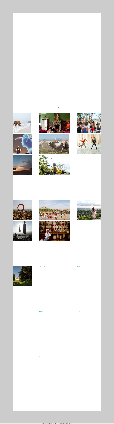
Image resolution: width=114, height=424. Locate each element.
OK (71, 423)
